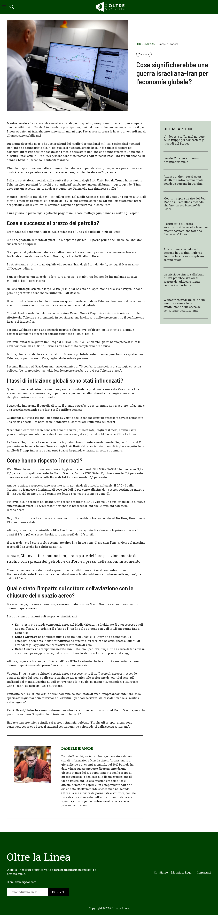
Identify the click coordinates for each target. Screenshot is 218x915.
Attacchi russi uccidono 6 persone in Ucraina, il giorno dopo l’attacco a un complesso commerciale (184, 254)
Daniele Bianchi (168, 44)
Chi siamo (161, 872)
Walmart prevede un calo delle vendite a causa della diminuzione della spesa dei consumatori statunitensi (185, 305)
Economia (143, 54)
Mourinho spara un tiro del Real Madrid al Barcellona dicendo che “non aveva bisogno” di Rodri (185, 204)
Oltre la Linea (120, 908)
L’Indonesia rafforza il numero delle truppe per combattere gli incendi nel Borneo (185, 140)
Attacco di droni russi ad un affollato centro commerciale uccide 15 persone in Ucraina (183, 180)
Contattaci (204, 872)
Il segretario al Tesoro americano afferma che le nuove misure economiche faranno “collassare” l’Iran (186, 229)
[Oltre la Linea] (110, 7)
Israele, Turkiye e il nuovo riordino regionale (181, 160)
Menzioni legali (182, 872)
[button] (12, 7)
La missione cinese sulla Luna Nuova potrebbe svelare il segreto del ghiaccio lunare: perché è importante (184, 280)
